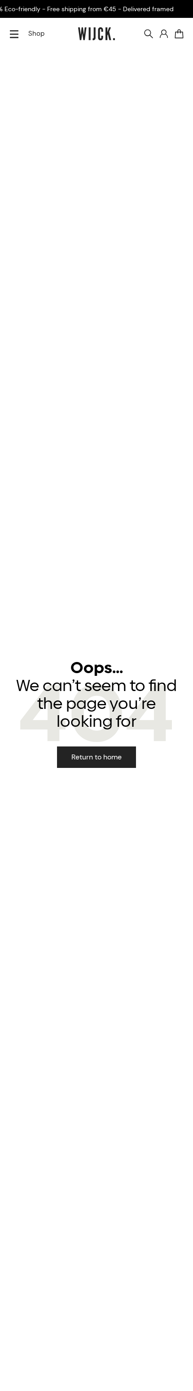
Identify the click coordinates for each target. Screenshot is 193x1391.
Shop (36, 33)
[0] (179, 34)
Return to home (96, 757)
